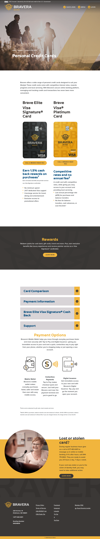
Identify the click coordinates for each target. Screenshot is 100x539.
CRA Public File (45, 514)
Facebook (63, 505)
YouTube (63, 520)
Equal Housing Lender (84, 508)
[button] (50, 291)
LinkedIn (63, 511)
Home (14, 50)
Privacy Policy (45, 505)
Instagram (63, 508)
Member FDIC (79, 505)
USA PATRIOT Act (41, 511)
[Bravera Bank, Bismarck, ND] (18, 7)
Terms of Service (41, 508)
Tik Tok (63, 514)
